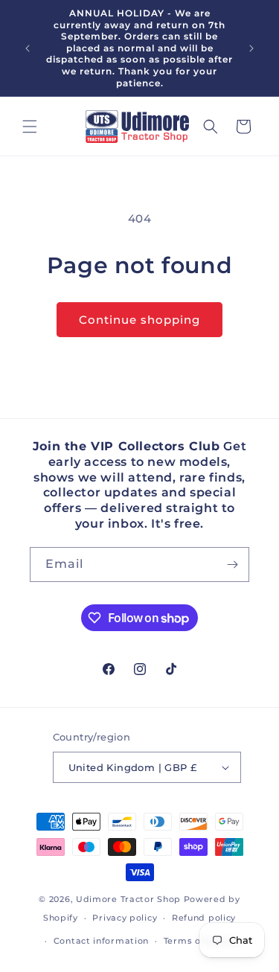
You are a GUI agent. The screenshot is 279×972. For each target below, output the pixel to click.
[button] (29, 126)
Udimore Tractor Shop (128, 899)
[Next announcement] (251, 48)
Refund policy (204, 917)
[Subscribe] (232, 564)
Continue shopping (139, 320)
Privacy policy (124, 917)
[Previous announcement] (27, 48)
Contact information (101, 941)
